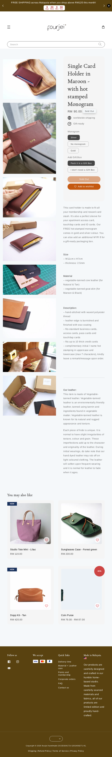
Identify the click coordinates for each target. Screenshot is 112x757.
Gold (73, 150)
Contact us (63, 687)
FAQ (60, 683)
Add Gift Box (75, 157)
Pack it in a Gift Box (81, 163)
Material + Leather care (67, 666)
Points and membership (64, 673)
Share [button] (75, 195)
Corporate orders (67, 679)
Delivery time (64, 662)
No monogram (78, 144)
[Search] (100, 44)
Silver (74, 137)
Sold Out (84, 179)
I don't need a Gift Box (83, 170)
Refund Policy (44, 751)
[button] (9, 27)
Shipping (32, 751)
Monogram (73, 131)
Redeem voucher (89, 5)
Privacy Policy (77, 751)
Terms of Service (60, 751)
